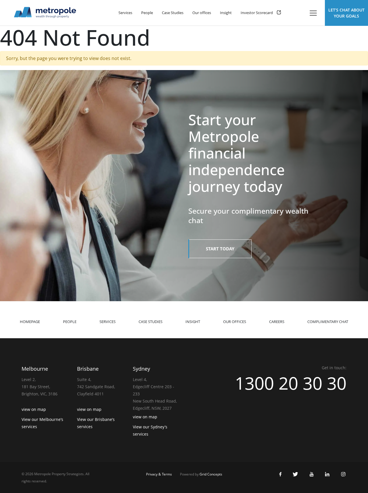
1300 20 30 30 (290, 383)
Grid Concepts (211, 474)
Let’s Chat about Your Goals (346, 13)
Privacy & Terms (159, 474)
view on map (34, 409)
